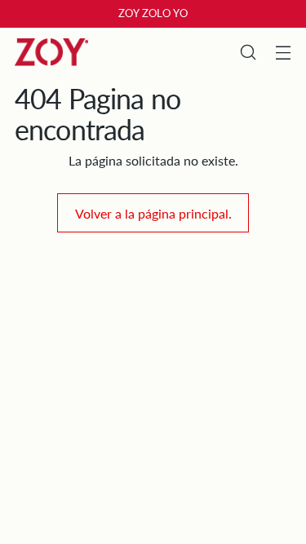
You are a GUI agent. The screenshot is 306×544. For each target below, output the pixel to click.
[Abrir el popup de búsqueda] (247, 52)
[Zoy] (51, 52)
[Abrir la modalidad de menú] (282, 52)
